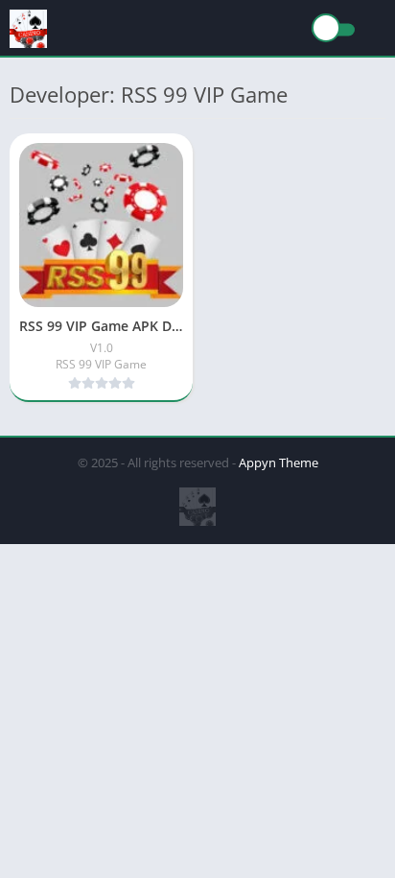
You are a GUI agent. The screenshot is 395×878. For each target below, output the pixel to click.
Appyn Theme (278, 462)
